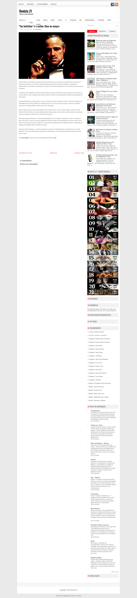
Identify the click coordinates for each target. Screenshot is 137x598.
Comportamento (90, 20)
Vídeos (109, 20)
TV (65, 20)
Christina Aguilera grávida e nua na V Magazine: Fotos (106, 155)
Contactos (53, 4)
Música (45, 20)
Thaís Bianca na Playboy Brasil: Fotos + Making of (106, 79)
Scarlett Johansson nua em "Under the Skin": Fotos (105, 143)
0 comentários (37, 29)
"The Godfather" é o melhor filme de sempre (39, 26)
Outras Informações (42, 4)
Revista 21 (21, 4)
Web (80, 20)
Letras (38, 20)
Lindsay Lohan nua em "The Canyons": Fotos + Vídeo (105, 66)
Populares (92, 31)
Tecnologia (73, 20)
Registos (112, 31)
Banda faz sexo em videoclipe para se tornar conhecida (106, 41)
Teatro (60, 20)
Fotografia (101, 20)
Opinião (38, 24)
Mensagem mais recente (25, 153)
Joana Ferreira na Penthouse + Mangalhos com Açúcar (106, 105)
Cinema (52, 20)
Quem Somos (30, 4)
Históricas (102, 31)
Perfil (31, 22)
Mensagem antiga (79, 153)
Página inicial (53, 153)
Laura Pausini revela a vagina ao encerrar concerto (107, 117)
